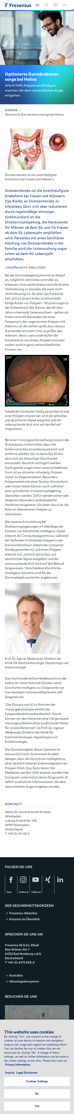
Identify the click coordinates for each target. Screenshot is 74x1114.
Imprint (9, 1072)
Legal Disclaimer (27, 1072)
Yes (37, 1106)
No (37, 1093)
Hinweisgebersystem (24, 981)
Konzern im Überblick (24, 919)
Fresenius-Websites (23, 913)
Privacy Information (17, 1064)
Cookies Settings (37, 1081)
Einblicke (11, 110)
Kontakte (16, 975)
